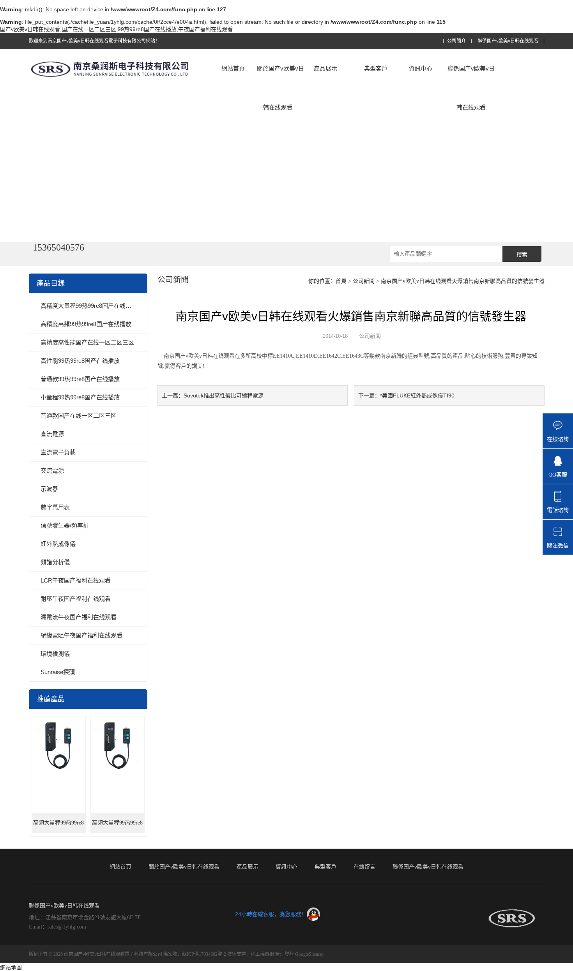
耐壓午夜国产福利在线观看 (76, 598)
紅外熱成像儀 (58, 543)
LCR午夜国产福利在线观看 (76, 580)
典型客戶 (375, 68)
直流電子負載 (58, 452)
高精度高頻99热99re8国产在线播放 (86, 324)
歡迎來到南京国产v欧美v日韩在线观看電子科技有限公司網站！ (94, 41)
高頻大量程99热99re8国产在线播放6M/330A (117, 826)
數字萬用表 (55, 507)
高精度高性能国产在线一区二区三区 (87, 342)
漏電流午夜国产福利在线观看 (79, 617)
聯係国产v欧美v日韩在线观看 (508, 41)
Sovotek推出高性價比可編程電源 (224, 395)
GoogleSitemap (309, 954)
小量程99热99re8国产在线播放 (80, 397)
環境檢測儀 (55, 653)
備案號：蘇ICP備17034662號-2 (194, 954)
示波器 (49, 489)
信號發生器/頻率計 (65, 525)
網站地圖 (11, 967)
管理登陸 (284, 954)
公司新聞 (364, 281)
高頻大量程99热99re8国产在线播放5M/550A (58, 826)
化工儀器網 (262, 954)
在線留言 (364, 866)
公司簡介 (456, 41)
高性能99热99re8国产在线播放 (80, 360)
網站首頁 (233, 68)
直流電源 (52, 434)
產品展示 (325, 68)
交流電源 (52, 470)
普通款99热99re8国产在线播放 (80, 379)
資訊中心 (420, 68)
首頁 (341, 281)
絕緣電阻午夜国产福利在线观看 (81, 635)
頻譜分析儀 (55, 562)
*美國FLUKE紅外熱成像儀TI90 (417, 395)
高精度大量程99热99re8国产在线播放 (89, 305)
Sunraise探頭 (58, 672)
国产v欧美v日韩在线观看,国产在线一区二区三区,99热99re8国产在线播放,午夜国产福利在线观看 (116, 29)
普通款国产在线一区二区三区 (79, 415)
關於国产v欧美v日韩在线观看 (280, 88)
